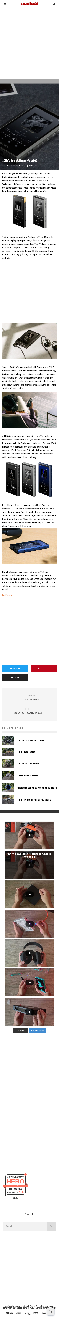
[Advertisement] (29, 42)
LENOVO (35, 1313)
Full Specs (7, 595)
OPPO (27, 1313)
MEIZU (44, 1313)
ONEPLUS (9, 1313)
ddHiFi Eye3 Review (26, 751)
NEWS (7, 166)
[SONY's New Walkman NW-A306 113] (29, 361)
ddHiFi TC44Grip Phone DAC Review (34, 799)
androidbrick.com (15, 1186)
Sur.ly (21, 1192)
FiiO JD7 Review (32, 697)
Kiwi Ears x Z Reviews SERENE (30, 740)
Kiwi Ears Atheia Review (28, 763)
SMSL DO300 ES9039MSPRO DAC (27, 711)
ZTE (29, 1314)
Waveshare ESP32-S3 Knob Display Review (37, 787)
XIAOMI (18, 1313)
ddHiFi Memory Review (27, 775)
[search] (51, 1226)
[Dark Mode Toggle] (50, 1311)
